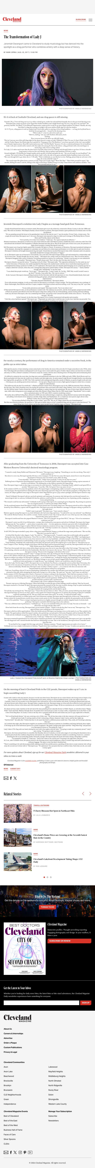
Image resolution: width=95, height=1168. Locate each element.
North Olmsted (54, 1081)
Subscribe (81, 19)
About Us (8, 1029)
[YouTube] (30, 1152)
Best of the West (11, 1125)
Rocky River (53, 1090)
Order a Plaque (10, 1043)
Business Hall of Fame (13, 1130)
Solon (50, 1095)
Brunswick (8, 1090)
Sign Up (85, 1003)
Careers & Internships (13, 1033)
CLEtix (6, 1144)
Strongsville (53, 1099)
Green (6, 1099)
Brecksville (8, 1081)
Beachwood (9, 1076)
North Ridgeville (55, 1085)
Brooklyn (7, 1085)
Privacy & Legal (10, 1052)
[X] (15, 1152)
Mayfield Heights (55, 1071)
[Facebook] (11, 1152)
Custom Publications (13, 1047)
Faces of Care (10, 1134)
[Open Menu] (90, 20)
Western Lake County (57, 1104)
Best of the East (10, 1120)
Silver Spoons (10, 1139)
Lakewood (52, 1067)
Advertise (8, 1038)
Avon (6, 1067)
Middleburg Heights (56, 1076)
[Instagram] (20, 1152)
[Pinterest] (25, 1152)
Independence (10, 1104)
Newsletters (53, 1120)
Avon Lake (8, 1071)
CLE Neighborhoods (12, 1095)
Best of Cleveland (11, 1116)
